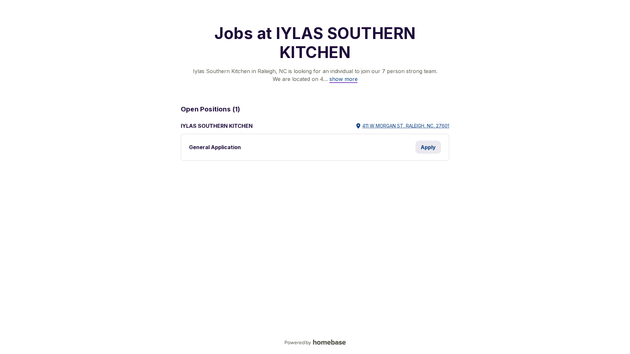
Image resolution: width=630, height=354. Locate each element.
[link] (343, 79)
